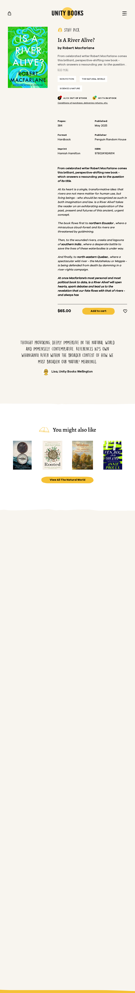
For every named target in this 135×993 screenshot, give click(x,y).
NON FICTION (67, 79)
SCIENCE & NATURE (70, 88)
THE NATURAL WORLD (93, 79)
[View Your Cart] (9, 13)
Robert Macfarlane (78, 48)
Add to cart (98, 311)
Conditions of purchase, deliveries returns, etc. (83, 103)
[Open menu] (123, 13)
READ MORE (63, 70)
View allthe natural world (67, 480)
